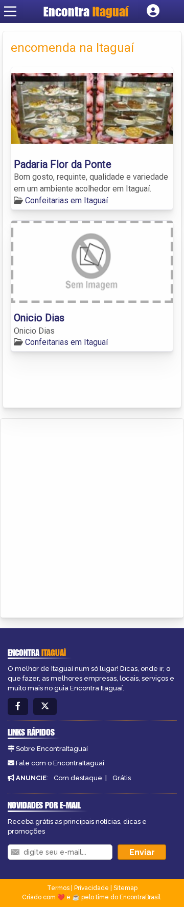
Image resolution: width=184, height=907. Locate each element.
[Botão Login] (153, 11)
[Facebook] (18, 706)
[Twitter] (45, 706)
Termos (58, 888)
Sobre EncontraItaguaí (52, 748)
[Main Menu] (10, 11)
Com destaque (78, 778)
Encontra (85, 11)
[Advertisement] (92, 516)
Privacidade (91, 888)
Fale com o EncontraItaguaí (60, 763)
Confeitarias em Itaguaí (66, 200)
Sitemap (125, 888)
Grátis (121, 778)
